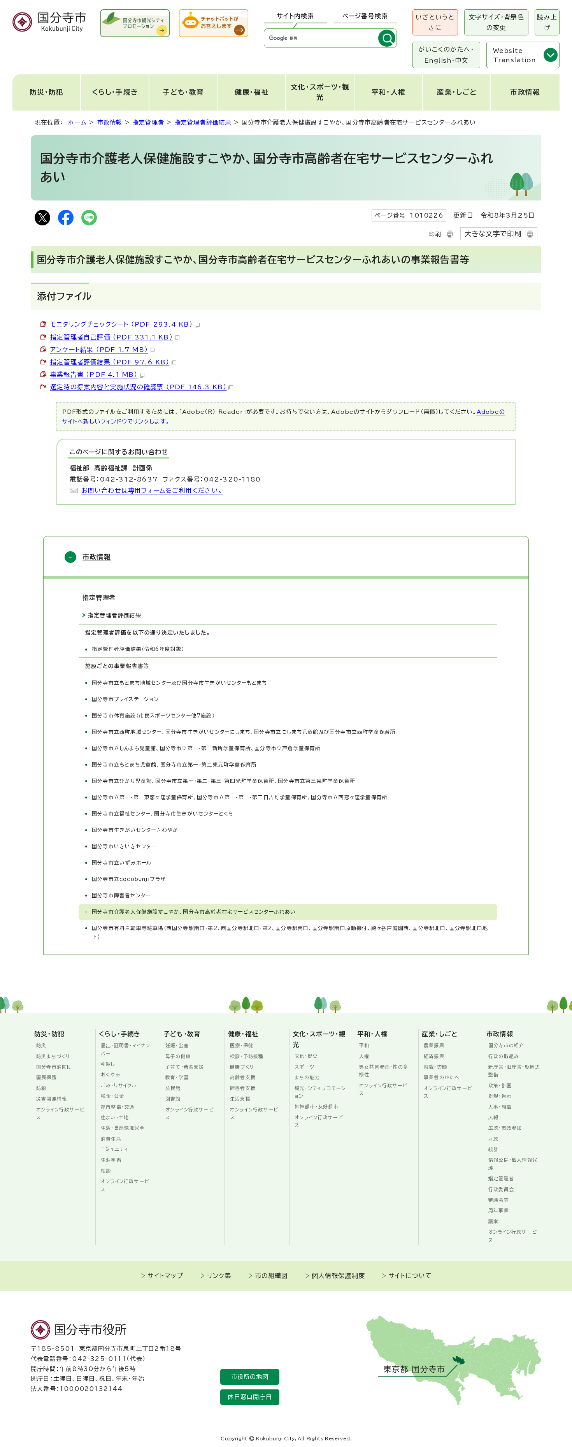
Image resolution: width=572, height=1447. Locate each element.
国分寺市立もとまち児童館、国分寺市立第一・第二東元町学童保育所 (174, 764)
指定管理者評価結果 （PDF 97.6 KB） (110, 362)
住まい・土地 (115, 1117)
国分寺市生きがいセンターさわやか (135, 830)
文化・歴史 (306, 1055)
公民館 (173, 1088)
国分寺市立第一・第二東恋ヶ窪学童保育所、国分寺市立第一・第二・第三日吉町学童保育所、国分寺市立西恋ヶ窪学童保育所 (240, 797)
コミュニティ (114, 1149)
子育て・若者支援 (184, 1066)
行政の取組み (503, 1056)
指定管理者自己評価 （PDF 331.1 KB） (111, 337)
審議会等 (498, 1199)
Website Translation (514, 55)
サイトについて (410, 1276)
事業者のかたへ (442, 1077)
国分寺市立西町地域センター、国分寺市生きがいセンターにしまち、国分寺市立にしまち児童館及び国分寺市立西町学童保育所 (244, 732)
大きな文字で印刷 (493, 233)
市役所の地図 (250, 1377)
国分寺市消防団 (54, 1066)
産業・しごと (457, 92)
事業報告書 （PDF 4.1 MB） (94, 374)
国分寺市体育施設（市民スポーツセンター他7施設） (153, 715)
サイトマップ (165, 1276)
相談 (106, 1170)
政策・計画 (500, 1085)
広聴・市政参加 (505, 1127)
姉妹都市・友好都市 (317, 1106)
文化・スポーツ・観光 (320, 92)
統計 (493, 1149)
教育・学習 (177, 1077)
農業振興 (434, 1045)
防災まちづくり (53, 1056)
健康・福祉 (252, 92)
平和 (364, 1045)
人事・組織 (500, 1106)
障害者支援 (243, 1088)
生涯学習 (111, 1159)
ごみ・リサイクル (119, 1085)
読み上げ (547, 22)
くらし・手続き (115, 92)
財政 (493, 1138)
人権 (364, 1056)
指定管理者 (148, 122)
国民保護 (46, 1077)
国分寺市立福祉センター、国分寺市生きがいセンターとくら (162, 813)
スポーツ (304, 1066)
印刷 (435, 234)
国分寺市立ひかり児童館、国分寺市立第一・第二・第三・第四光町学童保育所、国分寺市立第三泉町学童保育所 (223, 781)
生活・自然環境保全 (123, 1127)
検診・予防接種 (246, 1056)
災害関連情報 (51, 1098)
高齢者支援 (243, 1077)
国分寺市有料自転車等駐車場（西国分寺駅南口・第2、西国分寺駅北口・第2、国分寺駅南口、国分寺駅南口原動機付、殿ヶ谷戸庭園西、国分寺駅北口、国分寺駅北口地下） (290, 932)
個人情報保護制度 (338, 1276)
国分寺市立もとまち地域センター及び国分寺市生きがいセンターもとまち (179, 683)
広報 (493, 1117)
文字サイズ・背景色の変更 (496, 22)
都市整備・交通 (117, 1106)
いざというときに (435, 22)
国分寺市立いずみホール (122, 862)
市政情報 (525, 92)
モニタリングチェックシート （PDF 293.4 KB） (121, 324)
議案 (493, 1221)
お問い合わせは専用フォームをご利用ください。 (152, 490)
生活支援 (240, 1098)
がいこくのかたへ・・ (446, 54)
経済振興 (434, 1056)
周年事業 (498, 1210)
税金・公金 (112, 1096)
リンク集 (219, 1276)
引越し (108, 1064)
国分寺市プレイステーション (125, 699)
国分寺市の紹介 (506, 1045)
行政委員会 (501, 1189)
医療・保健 (241, 1045)
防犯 (41, 1088)
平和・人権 (389, 92)
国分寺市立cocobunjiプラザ (129, 879)
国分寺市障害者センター (121, 895)
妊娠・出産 (177, 1045)
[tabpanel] (330, 38)
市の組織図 (271, 1276)
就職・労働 (435, 1066)
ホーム (77, 122)
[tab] (295, 16)
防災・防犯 (47, 92)
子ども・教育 (183, 92)
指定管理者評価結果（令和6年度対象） (138, 649)
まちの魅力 (307, 1077)
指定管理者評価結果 (203, 122)
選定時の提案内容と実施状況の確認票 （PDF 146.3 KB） (138, 387)
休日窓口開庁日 (250, 1397)
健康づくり (242, 1066)
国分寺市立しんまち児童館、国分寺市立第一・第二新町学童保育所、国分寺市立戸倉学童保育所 (206, 748)
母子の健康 (178, 1056)
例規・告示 (500, 1096)
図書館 (173, 1098)
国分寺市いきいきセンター (124, 846)
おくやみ (111, 1074)
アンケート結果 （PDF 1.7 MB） (99, 349)
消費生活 (111, 1138)
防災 (41, 1045)
